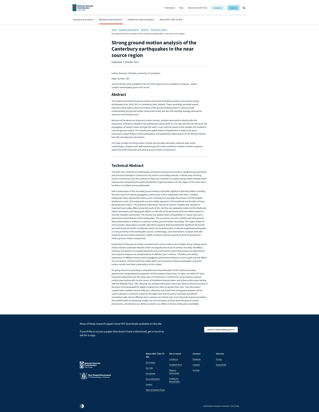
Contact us (217, 8)
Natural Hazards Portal (197, 7)
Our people (150, 373)
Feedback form (175, 364)
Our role (149, 368)
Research (145, 30)
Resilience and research (110, 19)
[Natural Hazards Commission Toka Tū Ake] (83, 7)
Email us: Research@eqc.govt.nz (221, 329)
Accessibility (221, 364)
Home (114, 30)
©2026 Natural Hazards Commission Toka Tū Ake (221, 406)
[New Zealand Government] (95, 377)
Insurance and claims (83, 19)
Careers (233, 8)
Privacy (219, 359)
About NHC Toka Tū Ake (171, 19)
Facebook (197, 359)
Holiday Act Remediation (174, 380)
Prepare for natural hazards (140, 19)
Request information (174, 372)
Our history (150, 362)
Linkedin (196, 364)
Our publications (153, 379)
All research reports (159, 30)
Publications (169, 7)
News (181, 7)
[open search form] (243, 7)
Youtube (196, 370)
